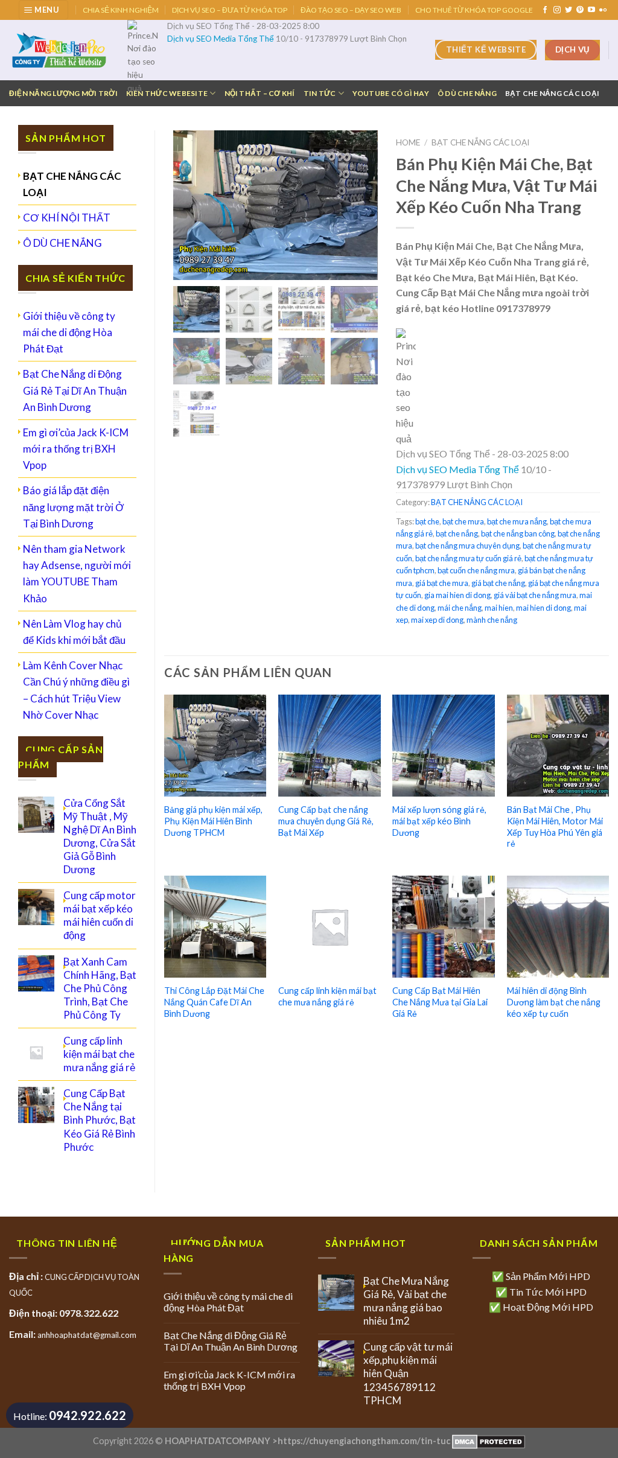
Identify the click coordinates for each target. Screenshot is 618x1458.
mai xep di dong (437, 620)
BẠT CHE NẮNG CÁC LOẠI (552, 93)
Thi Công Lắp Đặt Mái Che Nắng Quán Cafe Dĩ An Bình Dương (214, 1001)
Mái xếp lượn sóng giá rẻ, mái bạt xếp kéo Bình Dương (439, 820)
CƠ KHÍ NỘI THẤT (66, 217)
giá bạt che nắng (498, 583)
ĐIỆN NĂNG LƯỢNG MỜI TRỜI (63, 93)
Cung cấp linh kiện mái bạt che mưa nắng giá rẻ (327, 996)
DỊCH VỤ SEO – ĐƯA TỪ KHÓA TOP (229, 9)
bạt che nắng (457, 533)
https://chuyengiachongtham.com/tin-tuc (364, 1441)
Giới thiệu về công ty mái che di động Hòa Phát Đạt (69, 332)
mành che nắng (492, 620)
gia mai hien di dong (457, 595)
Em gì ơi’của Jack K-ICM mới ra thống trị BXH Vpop (76, 448)
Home (408, 142)
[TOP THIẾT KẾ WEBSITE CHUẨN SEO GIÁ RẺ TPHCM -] (59, 50)
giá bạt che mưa (441, 583)
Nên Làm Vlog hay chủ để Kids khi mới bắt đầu (74, 631)
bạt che (427, 521)
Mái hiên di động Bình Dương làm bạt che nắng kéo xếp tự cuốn (553, 1001)
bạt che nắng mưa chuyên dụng (467, 545)
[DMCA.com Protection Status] (487, 1441)
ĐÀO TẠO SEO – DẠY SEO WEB (351, 9)
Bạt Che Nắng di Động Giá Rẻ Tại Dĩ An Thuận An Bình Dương (75, 390)
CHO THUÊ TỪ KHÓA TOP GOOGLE (474, 9)
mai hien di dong (543, 608)
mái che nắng (460, 608)
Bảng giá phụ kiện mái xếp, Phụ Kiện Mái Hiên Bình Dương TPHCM (213, 820)
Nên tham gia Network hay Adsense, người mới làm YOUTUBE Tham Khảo (77, 574)
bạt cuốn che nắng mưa (476, 570)
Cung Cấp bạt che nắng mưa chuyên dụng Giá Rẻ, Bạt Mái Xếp (326, 820)
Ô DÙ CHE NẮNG (467, 93)
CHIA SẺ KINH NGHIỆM (121, 9)
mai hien (499, 608)
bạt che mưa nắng (517, 521)
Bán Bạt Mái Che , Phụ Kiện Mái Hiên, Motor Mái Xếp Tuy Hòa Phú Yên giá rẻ (555, 826)
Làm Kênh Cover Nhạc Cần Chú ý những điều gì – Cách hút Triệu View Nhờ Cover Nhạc (76, 690)
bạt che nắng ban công (518, 533)
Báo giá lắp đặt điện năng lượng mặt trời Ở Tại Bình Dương (73, 506)
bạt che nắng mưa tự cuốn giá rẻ (468, 558)
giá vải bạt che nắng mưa (535, 595)
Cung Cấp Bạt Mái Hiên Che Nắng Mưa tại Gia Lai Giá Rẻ (440, 1001)
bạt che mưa (463, 521)
